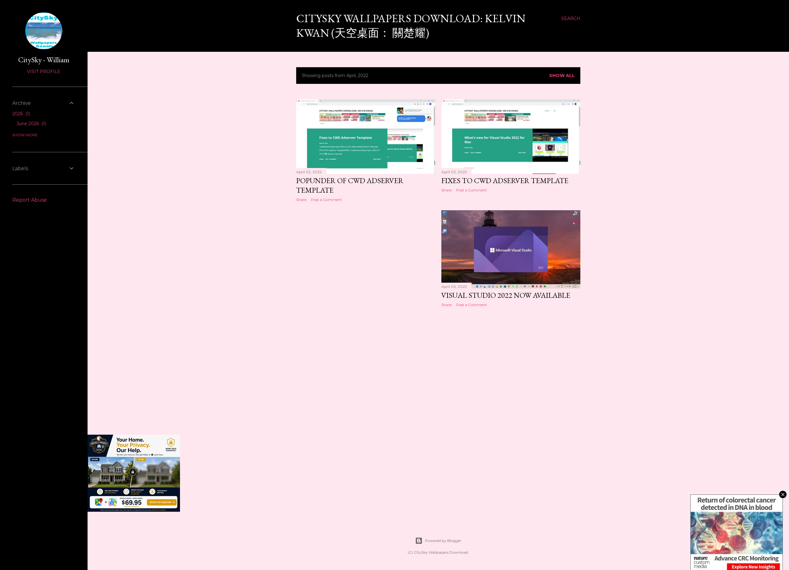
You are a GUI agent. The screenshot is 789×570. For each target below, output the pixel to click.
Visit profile (43, 71)
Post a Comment (326, 199)
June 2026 (31, 123)
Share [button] (301, 199)
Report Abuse (29, 200)
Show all (562, 75)
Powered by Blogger (443, 540)
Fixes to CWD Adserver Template (504, 180)
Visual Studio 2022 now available (505, 295)
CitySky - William (43, 59)
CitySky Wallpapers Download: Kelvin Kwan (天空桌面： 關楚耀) (410, 25)
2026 (20, 114)
